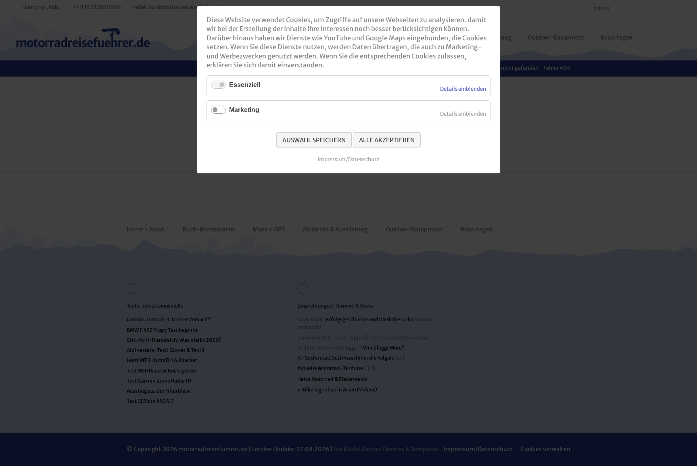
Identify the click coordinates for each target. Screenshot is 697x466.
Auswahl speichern (314, 140)
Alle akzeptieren (387, 140)
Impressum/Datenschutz (348, 159)
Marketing (244, 109)
